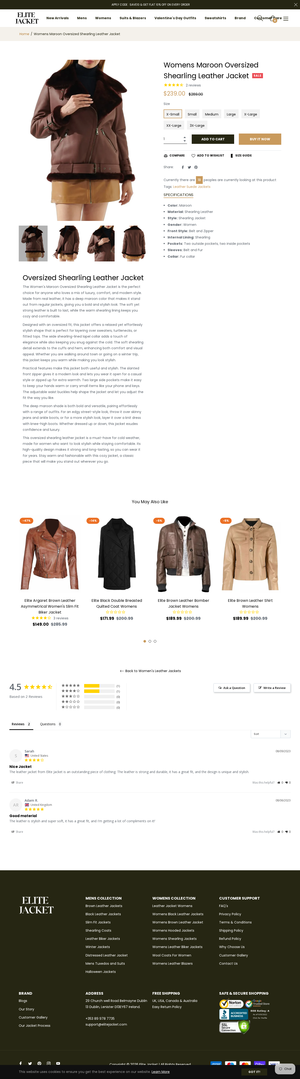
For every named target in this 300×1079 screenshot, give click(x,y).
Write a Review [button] (274, 688)
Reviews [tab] (18, 724)
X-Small (172, 114)
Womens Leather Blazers (172, 963)
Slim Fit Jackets (98, 922)
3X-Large (197, 125)
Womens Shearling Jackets (174, 938)
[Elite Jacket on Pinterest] (39, 1063)
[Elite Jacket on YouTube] (58, 1063)
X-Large (250, 114)
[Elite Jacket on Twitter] (30, 1063)
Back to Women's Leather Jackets (152, 671)
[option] (49, 579)
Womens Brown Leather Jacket (177, 922)
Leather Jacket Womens (172, 906)
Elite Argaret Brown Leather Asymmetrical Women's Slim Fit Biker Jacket (50, 606)
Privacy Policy (230, 914)
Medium (211, 114)
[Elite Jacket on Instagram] (49, 1063)
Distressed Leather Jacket (107, 955)
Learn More (161, 1071)
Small (192, 114)
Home (24, 34)
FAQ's (223, 906)
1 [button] (144, 641)
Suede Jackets (198, 186)
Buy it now (260, 139)
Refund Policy (230, 938)
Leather (179, 186)
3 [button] (155, 641)
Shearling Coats (98, 930)
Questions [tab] (48, 724)
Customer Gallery (233, 955)
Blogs (23, 1000)
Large (231, 114)
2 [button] (150, 641)
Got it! (254, 1072)
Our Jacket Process (34, 1025)
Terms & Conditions (235, 922)
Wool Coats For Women (171, 955)
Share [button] (19, 783)
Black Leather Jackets (103, 914)
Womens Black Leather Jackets (177, 914)
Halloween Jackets (101, 971)
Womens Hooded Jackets (173, 930)
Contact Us (228, 963)
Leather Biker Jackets (103, 938)
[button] (280, 783)
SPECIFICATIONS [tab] (178, 194)
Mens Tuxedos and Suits (105, 963)
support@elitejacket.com (106, 1024)
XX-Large (173, 125)
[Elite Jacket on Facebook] (20, 1063)
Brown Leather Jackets (104, 906)
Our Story (26, 1009)
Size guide (243, 155)
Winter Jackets (98, 947)
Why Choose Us (232, 947)
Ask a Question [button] (234, 688)
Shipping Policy (231, 930)
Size (167, 103)
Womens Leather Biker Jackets (177, 947)
